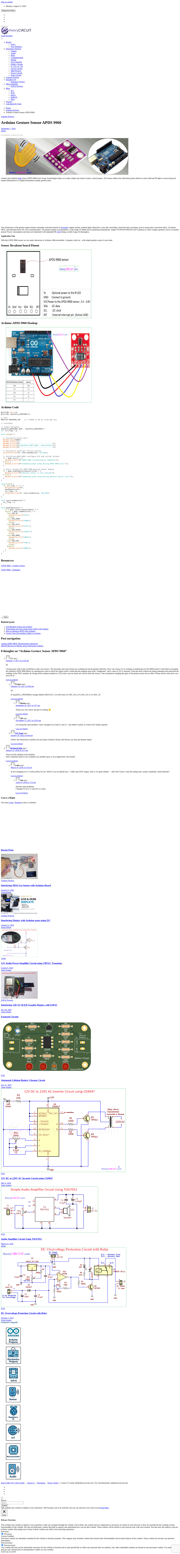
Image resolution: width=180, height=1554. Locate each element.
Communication (17, 58)
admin (3, 131)
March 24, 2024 (7, 1244)
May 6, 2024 (6, 1183)
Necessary (8, 1534)
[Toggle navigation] (2, 38)
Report (8, 42)
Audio (13, 53)
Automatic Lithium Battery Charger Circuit (23, 1080)
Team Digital (6, 892)
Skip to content (7, 2)
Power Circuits (16, 73)
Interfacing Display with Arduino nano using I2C (25, 920)
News (13, 44)
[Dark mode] (4, 26)
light (19, 178)
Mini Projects (16, 71)
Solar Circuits (16, 75)
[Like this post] (2, 617)
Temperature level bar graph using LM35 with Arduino (27, 629)
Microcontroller (12, 84)
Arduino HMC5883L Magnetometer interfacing (19, 644)
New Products (16, 47)
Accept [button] (97, 1508)
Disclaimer (41, 1483)
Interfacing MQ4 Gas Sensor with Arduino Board (26, 885)
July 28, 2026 (6, 1010)
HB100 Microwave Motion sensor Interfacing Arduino (22, 646)
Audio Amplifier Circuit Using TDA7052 (21, 1239)
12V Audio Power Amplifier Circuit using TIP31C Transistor (31, 963)
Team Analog (6, 970)
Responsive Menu (8, 11)
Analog (14, 51)
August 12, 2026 (7, 925)
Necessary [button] (5, 1531)
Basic (13, 55)
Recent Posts (7, 850)
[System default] (7, 26)
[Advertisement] (74, 205)
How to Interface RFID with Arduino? (21, 631)
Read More (104, 1508)
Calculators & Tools (13, 104)
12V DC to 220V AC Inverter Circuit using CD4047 (27, 1178)
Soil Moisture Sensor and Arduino (19, 627)
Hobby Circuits (17, 64)
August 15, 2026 (7, 890)
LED (59, 232)
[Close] (2, 1498)
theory (13, 95)
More (8, 88)
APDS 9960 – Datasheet (11, 570)
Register (9, 36)
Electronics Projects (13, 49)
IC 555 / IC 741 (17, 66)
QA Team (19, 733)
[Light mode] (2, 26)
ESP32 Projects (17, 86)
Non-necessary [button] (6, 1543)
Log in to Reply (12, 680)
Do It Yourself (16, 62)
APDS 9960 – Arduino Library (13, 566)
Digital (13, 60)
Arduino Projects (12, 77)
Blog (13, 99)
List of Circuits (16, 69)
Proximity (64, 227)
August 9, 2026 (7, 968)
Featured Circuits (9, 1016)
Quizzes (9, 102)
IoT (12, 91)
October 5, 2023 (7, 1318)
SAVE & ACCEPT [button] (8, 1552)
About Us (31, 1483)
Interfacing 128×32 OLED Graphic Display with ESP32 (29, 1005)
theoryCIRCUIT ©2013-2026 (13, 1483)
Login (3, 36)
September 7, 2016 (8, 129)
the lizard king (16, 748)
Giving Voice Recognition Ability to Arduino (23, 633)
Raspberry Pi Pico (18, 82)
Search (3, 1500)
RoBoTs (14, 97)
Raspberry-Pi (11, 80)
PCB (13, 93)
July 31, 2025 (6, 1085)
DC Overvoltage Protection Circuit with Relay (24, 1313)
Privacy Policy (53, 1483)
